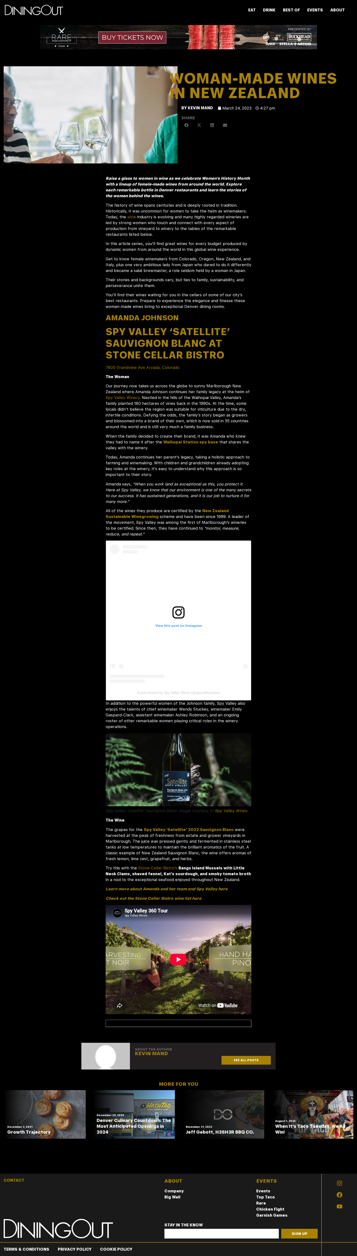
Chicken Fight (270, 1209)
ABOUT (337, 10)
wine (131, 217)
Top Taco (265, 1197)
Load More (178, 1162)
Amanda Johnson (142, 317)
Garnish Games (272, 1215)
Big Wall (172, 1197)
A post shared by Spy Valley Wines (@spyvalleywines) (178, 693)
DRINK (269, 10)
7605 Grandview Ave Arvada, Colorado (142, 367)
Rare (261, 1203)
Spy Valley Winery (123, 397)
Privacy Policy (75, 1249)
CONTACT (14, 1180)
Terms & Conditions (26, 1249)
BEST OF (291, 10)
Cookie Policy (116, 1249)
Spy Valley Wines (231, 810)
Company (174, 1191)
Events (263, 1191)
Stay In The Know (183, 1225)
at (168, 343)
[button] (186, 125)
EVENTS (315, 10)
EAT (252, 10)
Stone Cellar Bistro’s (157, 868)
